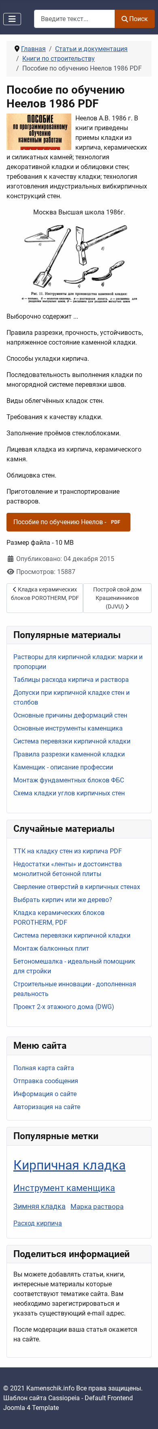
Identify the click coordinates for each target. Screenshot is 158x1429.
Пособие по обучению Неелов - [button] (66, 522)
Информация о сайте (45, 1094)
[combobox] (74, 19)
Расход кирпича (37, 1223)
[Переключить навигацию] (12, 19)
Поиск (138, 19)
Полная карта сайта (43, 1068)
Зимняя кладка (39, 1206)
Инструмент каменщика (64, 1188)
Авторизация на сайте (46, 1107)
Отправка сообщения (45, 1081)
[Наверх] (144, 1414)
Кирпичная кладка (69, 1165)
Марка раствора (97, 1206)
